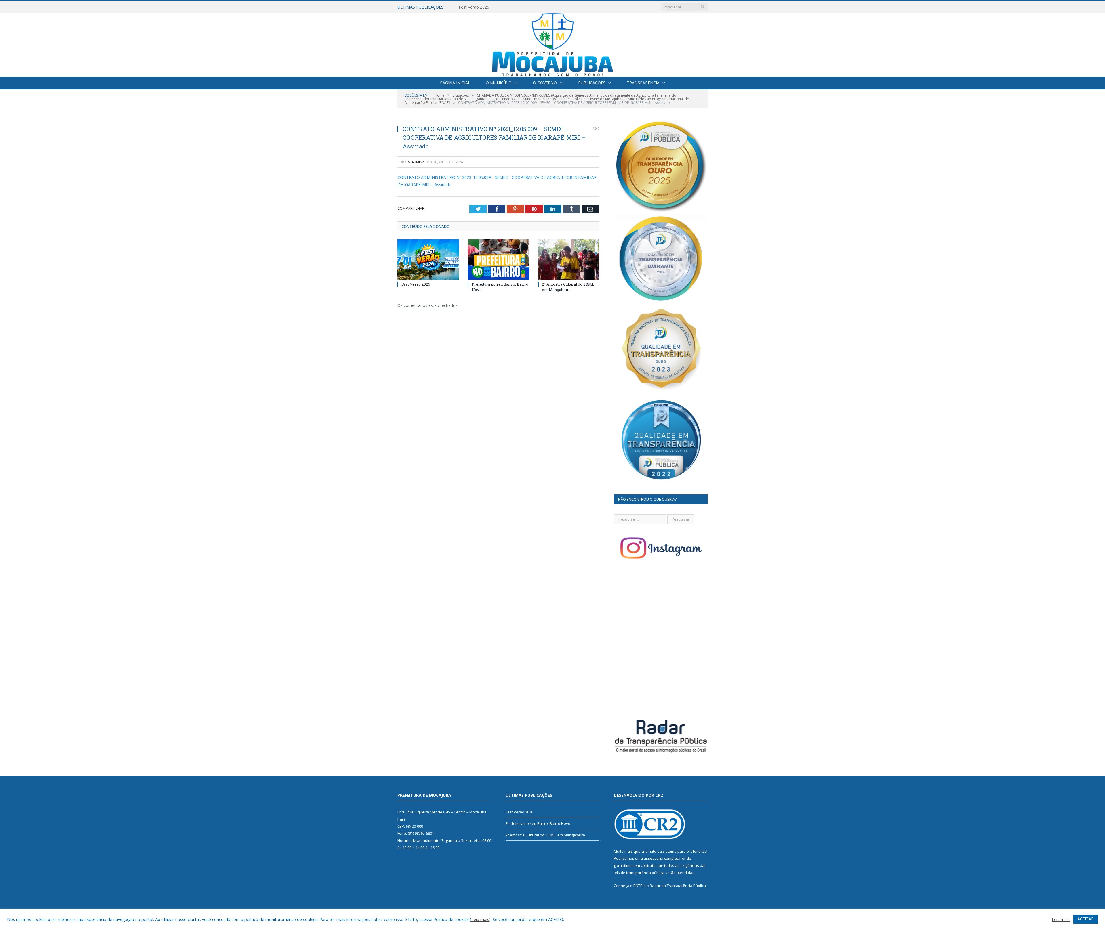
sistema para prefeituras (684, 851)
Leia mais (480, 919)
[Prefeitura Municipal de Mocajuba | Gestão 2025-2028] (552, 43)
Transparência (643, 82)
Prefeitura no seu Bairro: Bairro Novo (494, 7)
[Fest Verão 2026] (428, 259)
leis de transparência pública (639, 872)
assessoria (653, 858)
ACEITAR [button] (1085, 919)
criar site (648, 851)
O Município (499, 82)
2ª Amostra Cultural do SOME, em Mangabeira (568, 287)
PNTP (638, 885)
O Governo (545, 82)
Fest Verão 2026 (415, 284)
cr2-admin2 (414, 162)
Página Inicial (455, 82)
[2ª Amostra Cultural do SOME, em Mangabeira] (568, 259)
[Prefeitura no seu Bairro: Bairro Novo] (498, 259)
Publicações (591, 82)
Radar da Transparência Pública (678, 885)
